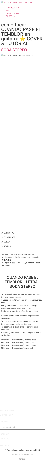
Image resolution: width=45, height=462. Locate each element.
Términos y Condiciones (22, 454)
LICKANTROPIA (12, 13)
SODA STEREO (14, 50)
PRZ (7, 10)
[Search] (2, 432)
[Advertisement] (22, 385)
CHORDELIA (5, 421)
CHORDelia (10, 16)
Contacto (22, 459)
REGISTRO (4, 439)
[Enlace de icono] (4, 356)
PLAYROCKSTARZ (13, 8)
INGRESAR (4, 434)
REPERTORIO (5, 445)
